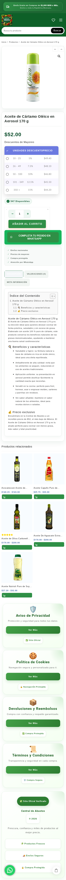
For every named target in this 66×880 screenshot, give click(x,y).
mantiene (39, 398)
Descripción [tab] (14, 274)
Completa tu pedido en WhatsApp (34, 237)
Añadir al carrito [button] (17, 496)
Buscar (57, 30)
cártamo (28, 354)
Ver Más (33, 630)
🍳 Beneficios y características (34, 308)
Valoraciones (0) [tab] (36, 274)
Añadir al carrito (27, 224)
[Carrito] (56, 870)
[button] (59, 56)
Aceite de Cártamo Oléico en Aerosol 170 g (33, 302)
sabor (49, 398)
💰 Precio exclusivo (28, 311)
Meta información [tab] (17, 282)
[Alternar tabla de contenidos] (51, 296)
